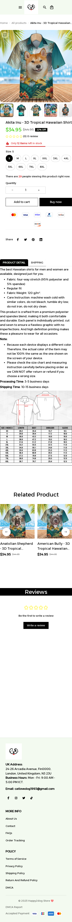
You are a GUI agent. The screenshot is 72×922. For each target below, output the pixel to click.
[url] (35, 789)
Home (4, 23)
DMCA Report (14, 907)
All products (19, 23)
